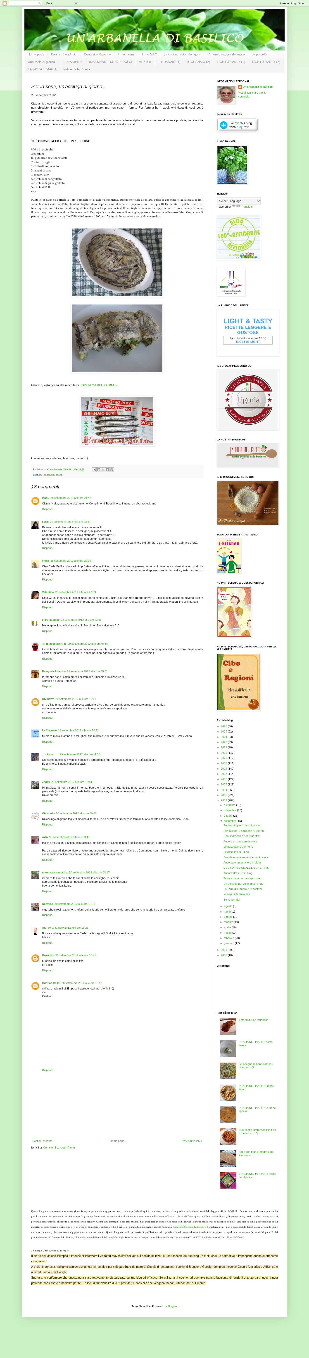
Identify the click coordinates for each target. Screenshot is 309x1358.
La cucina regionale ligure (182, 54)
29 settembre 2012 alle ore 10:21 (75, 699)
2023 (224, 742)
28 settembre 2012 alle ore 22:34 (70, 560)
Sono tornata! (231, 899)
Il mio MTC (149, 54)
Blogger (172, 1306)
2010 (224, 955)
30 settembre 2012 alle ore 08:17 (89, 872)
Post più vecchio (192, 1141)
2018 (224, 768)
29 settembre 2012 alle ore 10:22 (78, 730)
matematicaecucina (55, 872)
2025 (224, 731)
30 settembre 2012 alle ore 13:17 (75, 904)
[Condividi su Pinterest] (111, 469)
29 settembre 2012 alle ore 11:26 (80, 754)
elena (45, 560)
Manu (45, 497)
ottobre (228, 815)
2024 (224, 737)
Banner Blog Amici (64, 54)
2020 (224, 758)
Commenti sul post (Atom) (59, 1147)
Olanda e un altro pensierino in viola (245, 857)
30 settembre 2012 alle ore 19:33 (82, 983)
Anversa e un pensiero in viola (242, 862)
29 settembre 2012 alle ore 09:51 (87, 671)
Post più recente (42, 1141)
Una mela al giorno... (43, 62)
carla (45, 521)
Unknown (48, 699)
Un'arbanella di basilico (258, 86)
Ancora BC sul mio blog (237, 873)
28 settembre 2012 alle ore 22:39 (75, 592)
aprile (228, 927)
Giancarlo (48, 813)
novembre (230, 810)
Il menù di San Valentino (254, 1020)
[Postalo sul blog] (98, 469)
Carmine (47, 904)
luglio (227, 911)
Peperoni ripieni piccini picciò (241, 825)
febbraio (229, 938)
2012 (224, 800)
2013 (224, 795)
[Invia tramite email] (94, 469)
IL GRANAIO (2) (198, 62)
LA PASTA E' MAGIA (42, 69)
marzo (228, 932)
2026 (224, 726)
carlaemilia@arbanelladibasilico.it (190, 1227)
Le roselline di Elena (236, 852)
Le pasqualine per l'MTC (238, 846)
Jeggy (46, 782)
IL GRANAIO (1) (169, 62)
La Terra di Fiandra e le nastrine (243, 889)
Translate (247, 206)
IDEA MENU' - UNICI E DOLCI (110, 62)
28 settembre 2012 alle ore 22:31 (70, 521)
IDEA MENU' (73, 62)
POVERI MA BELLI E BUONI (99, 385)
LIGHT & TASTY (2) (266, 62)
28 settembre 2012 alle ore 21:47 (70, 497)
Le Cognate (49, 730)
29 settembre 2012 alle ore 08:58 (88, 643)
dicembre (230, 805)
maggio (229, 922)
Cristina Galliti (51, 983)
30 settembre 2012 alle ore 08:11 (69, 837)
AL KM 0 (145, 62)
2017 (224, 773)
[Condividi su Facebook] (107, 469)
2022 (224, 747)
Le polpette (260, 54)
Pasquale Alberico (54, 671)
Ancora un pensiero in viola (240, 841)
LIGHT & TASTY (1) (231, 62)
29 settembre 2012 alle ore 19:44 (71, 782)
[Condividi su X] (103, 469)
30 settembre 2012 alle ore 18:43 (75, 955)
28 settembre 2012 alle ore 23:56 (81, 619)
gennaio (229, 943)
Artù (45, 837)
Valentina (48, 592)
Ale (44, 927)
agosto (228, 906)
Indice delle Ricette (76, 69)
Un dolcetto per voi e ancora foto (243, 883)
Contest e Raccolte (97, 54)
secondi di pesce (53, 474)
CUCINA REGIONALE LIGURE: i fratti (246, 867)
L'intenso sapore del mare (226, 54)
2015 (224, 784)
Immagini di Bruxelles (236, 894)
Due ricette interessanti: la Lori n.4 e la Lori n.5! (257, 1131)
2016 (224, 779)
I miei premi (126, 54)
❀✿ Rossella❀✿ (54, 643)
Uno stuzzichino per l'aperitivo (241, 836)
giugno (228, 916)
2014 (224, 790)
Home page (36, 54)
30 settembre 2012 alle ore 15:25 (68, 927)
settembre (230, 821)
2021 (224, 752)
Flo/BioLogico (50, 619)
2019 (224, 763)
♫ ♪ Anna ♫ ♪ (50, 754)
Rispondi (47, 509)
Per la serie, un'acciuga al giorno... (244, 830)
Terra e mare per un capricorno (242, 878)
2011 (224, 949)
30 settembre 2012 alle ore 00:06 (76, 813)
